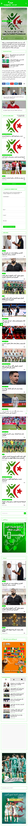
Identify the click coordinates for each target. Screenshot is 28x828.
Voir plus (14, 183)
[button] (26, 413)
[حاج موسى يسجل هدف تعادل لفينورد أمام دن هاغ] (14, 332)
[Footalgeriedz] (10, 3)
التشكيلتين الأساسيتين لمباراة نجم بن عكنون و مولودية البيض (17, 65)
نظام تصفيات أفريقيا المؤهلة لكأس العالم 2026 (12, 630)
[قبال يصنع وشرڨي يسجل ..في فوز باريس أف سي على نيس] (14, 310)
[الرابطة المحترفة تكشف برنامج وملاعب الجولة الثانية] (14, 146)
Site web (5, 220)
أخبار (3, 296)
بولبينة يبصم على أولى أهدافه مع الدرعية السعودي (12, 389)
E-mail (4, 215)
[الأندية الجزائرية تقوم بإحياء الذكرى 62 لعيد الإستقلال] (5, 56)
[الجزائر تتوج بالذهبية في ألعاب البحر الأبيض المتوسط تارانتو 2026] (14, 287)
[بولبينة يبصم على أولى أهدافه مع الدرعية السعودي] (14, 378)
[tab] (20, 115)
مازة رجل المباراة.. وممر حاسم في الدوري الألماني (13, 434)
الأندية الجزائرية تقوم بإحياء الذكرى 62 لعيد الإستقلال (17, 55)
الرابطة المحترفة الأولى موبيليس (8, 8)
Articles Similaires (20, 115)
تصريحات (4, 250)
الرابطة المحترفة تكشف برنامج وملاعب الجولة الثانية (13, 157)
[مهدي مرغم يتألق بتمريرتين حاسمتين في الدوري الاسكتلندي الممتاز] (14, 400)
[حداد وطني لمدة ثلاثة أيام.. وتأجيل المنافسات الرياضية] (14, 167)
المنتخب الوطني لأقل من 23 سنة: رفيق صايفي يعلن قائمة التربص (12, 366)
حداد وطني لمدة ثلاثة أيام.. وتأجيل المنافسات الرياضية (13, 178)
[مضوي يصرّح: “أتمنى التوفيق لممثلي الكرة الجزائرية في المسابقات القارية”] (14, 265)
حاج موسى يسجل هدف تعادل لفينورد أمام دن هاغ (13, 344)
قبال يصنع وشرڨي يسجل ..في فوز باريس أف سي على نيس (13, 321)
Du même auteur (21, 116)
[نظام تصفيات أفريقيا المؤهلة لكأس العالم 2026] (14, 620)
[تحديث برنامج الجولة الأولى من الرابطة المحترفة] (14, 125)
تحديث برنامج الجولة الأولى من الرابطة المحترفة (12, 136)
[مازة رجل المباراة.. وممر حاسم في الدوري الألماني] (14, 423)
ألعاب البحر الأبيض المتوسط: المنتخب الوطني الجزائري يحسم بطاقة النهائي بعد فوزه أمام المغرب (13, 457)
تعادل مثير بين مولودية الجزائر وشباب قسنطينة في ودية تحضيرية (17, 60)
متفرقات (4, 627)
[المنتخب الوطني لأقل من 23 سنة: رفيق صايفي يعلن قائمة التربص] (14, 355)
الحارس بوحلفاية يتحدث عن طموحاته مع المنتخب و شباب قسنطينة (12, 253)
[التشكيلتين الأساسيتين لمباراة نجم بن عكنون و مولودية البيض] (5, 66)
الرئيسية (4, 176)
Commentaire (6, 196)
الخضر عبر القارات (5, 318)
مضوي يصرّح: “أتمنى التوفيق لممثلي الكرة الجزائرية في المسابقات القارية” (13, 276)
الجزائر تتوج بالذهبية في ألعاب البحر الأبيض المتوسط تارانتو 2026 (13, 299)
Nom (4, 209)
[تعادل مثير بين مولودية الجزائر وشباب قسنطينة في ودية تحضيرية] (5, 61)
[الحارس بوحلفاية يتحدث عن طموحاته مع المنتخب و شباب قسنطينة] (14, 242)
